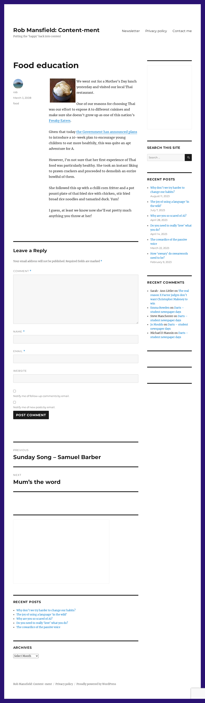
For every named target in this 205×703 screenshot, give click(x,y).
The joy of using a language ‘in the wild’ (41, 614)
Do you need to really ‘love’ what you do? (42, 623)
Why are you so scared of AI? (34, 618)
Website (20, 370)
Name (19, 331)
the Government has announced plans (106, 132)
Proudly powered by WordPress (96, 684)
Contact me (182, 31)
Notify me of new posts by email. (34, 407)
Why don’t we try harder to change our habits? (45, 610)
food (16, 103)
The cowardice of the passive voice (38, 627)
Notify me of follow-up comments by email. (41, 396)
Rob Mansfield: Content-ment (56, 30)
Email (19, 351)
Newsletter (131, 31)
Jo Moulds (156, 324)
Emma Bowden (160, 307)
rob (15, 92)
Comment (22, 271)
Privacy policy (156, 31)
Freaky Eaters (59, 121)
